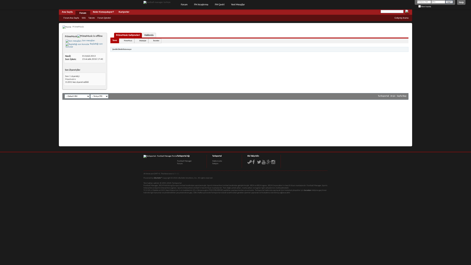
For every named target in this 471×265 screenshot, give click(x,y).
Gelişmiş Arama (401, 18)
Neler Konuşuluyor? (103, 12)
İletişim (215, 164)
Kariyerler (124, 12)
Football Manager (184, 161)
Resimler (156, 41)
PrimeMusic (128, 41)
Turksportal (383, 96)
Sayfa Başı (401, 96)
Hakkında (148, 35)
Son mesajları (88, 40)
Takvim (91, 18)
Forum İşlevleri (104, 18)
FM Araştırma (201, 4)
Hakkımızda (217, 161)
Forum (184, 4)
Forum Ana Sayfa (71, 18)
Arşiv (392, 96)
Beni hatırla (426, 7)
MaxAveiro (70, 79)
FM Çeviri (219, 4)
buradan (307, 190)
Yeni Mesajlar (238, 4)
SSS (84, 18)
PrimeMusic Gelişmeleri (128, 35)
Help (461, 2)
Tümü (114, 41)
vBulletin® (158, 178)
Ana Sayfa (67, 12)
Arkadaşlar (142, 41)
